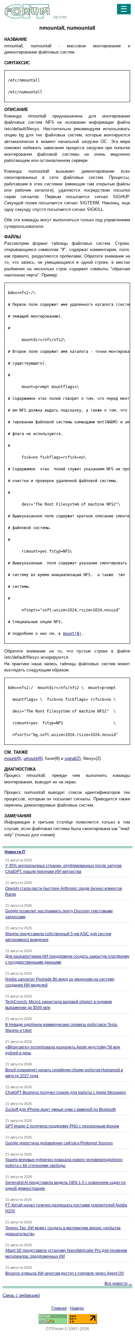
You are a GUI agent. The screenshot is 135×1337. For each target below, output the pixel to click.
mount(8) (72, 633)
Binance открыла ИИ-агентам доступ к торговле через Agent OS (64, 1273)
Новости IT (15, 852)
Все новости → (118, 1283)
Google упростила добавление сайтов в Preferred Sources (59, 1143)
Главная (59, 1308)
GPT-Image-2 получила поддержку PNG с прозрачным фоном (62, 1126)
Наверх (77, 1308)
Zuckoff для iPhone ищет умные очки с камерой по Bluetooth (60, 1109)
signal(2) (73, 758)
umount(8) (33, 758)
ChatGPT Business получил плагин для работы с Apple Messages (65, 1092)
